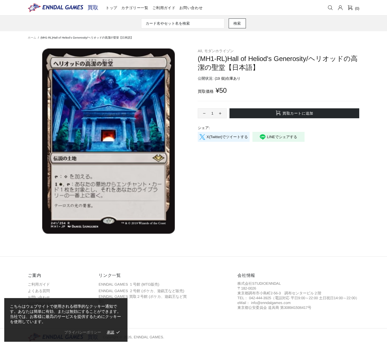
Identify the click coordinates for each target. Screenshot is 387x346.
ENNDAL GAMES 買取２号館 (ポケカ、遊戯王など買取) (143, 298)
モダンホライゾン (219, 51)
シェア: (204, 128)
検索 (237, 23)
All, (200, 51)
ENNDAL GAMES (93, 7)
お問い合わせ (39, 297)
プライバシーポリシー (82, 332)
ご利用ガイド (39, 284)
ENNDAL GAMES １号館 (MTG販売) (129, 284)
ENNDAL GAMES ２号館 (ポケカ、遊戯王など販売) (141, 291)
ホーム (32, 37)
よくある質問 (39, 291)
